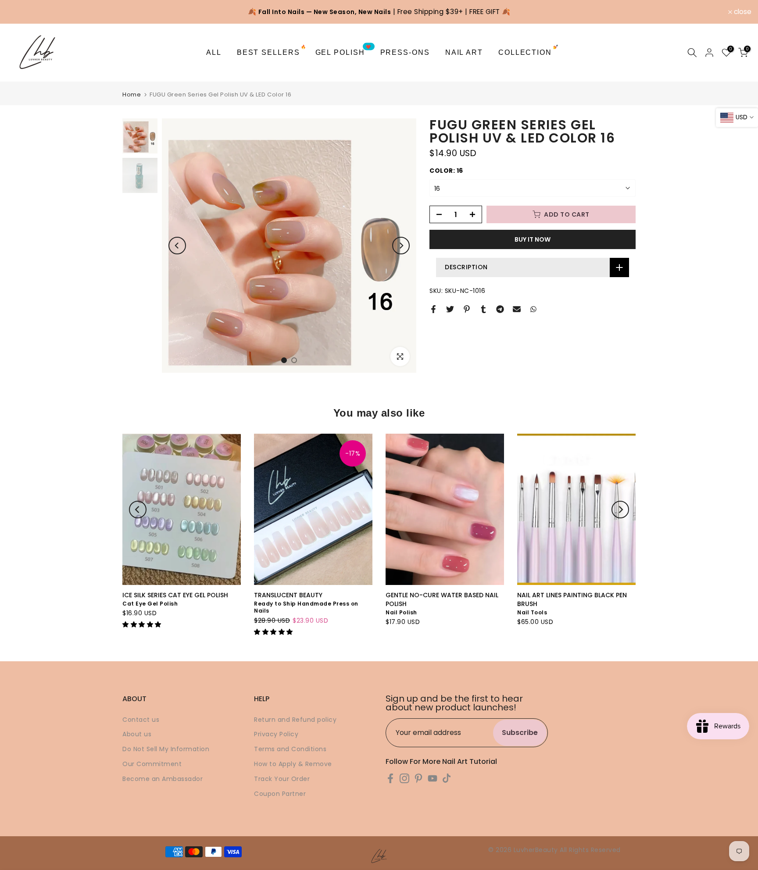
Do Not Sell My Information (165, 749)
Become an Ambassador (162, 778)
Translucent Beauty (288, 595)
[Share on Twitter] (450, 309)
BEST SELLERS (272, 51)
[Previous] (177, 245)
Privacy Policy (276, 734)
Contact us (140, 719)
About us (136, 734)
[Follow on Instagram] (404, 778)
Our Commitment (152, 763)
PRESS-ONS (405, 52)
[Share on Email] (517, 309)
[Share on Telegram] (500, 309)
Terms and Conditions (290, 749)
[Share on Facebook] (433, 309)
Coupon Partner (280, 793)
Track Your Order (282, 778)
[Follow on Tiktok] (446, 778)
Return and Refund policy (295, 719)
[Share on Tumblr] (483, 309)
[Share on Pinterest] (467, 309)
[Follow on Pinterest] (418, 778)
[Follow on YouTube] (432, 778)
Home (131, 94)
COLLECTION (528, 51)
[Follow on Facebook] (390, 778)
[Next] (401, 245)
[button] (142, 624)
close (20, 11)
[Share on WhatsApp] (533, 309)
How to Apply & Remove (293, 763)
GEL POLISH (343, 51)
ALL (214, 52)
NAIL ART (464, 52)
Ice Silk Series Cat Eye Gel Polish (175, 595)
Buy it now (533, 239)
